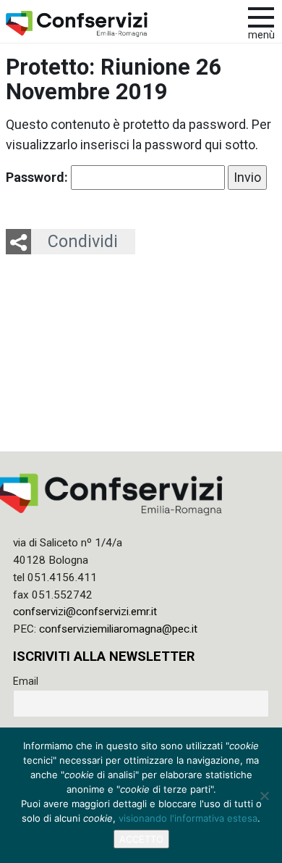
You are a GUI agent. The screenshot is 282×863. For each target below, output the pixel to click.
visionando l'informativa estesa (188, 818)
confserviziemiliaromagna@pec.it (118, 628)
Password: (38, 177)
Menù (261, 35)
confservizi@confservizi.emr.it (85, 611)
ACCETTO (141, 839)
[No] (264, 795)
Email (25, 681)
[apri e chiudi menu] (261, 15)
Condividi (83, 241)
